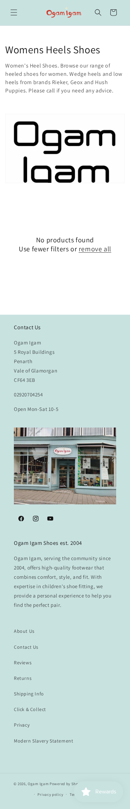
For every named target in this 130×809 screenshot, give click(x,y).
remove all (95, 248)
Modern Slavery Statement (43, 741)
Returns (23, 678)
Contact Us (26, 647)
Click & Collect (30, 709)
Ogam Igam (38, 783)
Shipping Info (29, 694)
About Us (24, 631)
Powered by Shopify (67, 783)
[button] (13, 12)
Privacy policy (50, 794)
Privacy (21, 725)
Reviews (23, 662)
